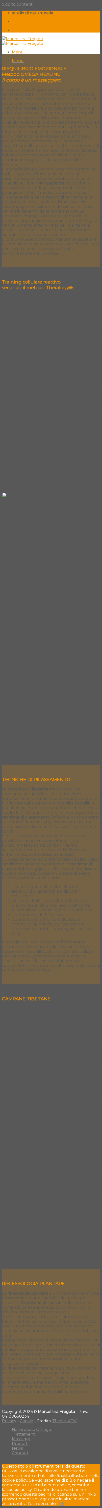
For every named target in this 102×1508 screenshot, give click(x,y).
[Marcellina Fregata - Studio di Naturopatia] (22, 41)
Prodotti (20, 1443)
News (17, 1448)
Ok (61, 1503)
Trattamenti (24, 1434)
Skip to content (17, 4)
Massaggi (21, 1439)
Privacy (9, 1421)
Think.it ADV (64, 1421)
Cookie (26, 1421)
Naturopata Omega (31, 1429)
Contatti (20, 1453)
